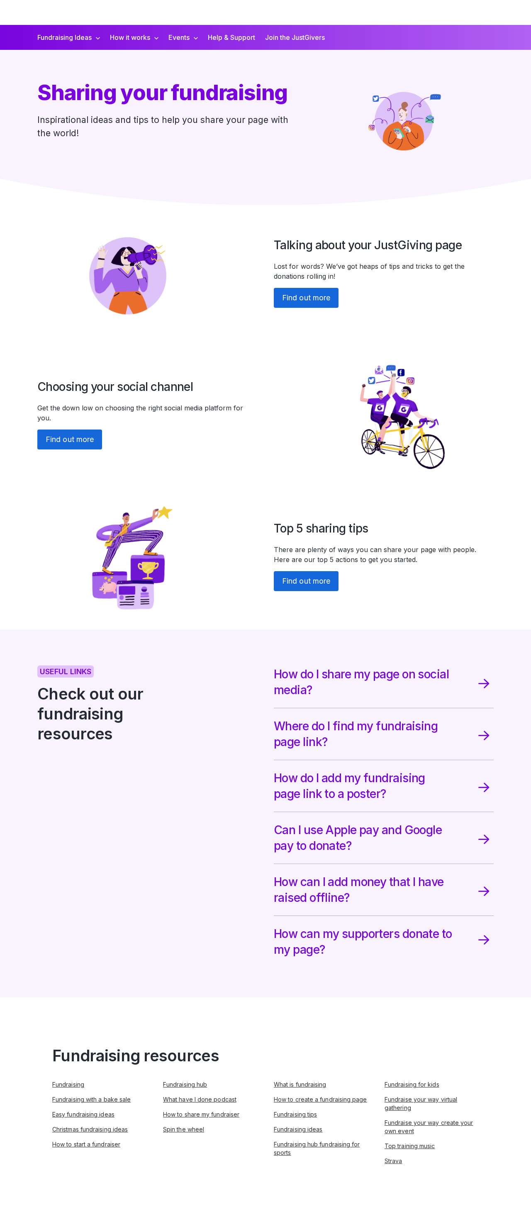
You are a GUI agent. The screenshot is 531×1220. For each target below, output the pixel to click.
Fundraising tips (295, 1114)
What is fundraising (300, 1084)
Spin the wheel (183, 1129)
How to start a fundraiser (86, 1144)
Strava (393, 1160)
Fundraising (68, 1084)
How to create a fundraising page (320, 1099)
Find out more (306, 297)
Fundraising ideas (298, 1129)
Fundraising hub (185, 1084)
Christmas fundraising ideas (90, 1129)
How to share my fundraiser (201, 1114)
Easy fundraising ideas (83, 1114)
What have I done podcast (199, 1099)
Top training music (410, 1145)
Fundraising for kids (412, 1084)
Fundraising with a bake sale (91, 1099)
